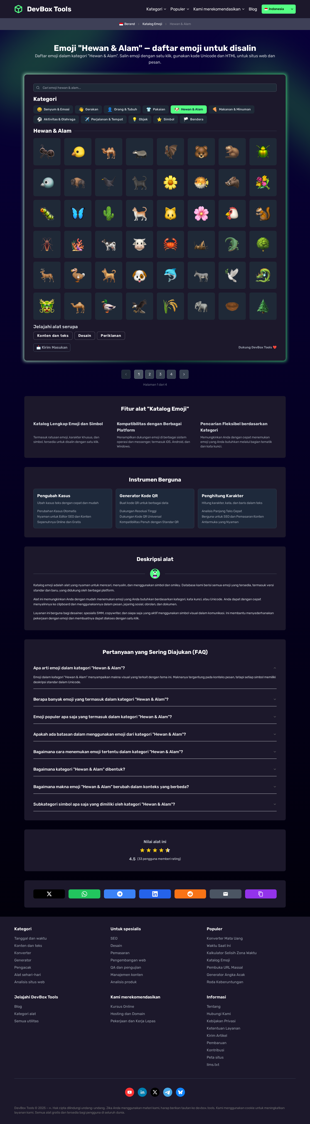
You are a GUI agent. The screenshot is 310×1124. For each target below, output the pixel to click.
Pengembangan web (128, 960)
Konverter (22, 953)
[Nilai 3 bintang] (155, 850)
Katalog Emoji (218, 960)
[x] (155, 1092)
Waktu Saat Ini (219, 945)
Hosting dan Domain (128, 1014)
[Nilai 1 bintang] (142, 850)
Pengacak (22, 967)
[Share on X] (49, 893)
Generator (22, 960)
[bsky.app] (180, 1092)
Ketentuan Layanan (223, 1028)
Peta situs (215, 1057)
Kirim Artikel (217, 1035)
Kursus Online (122, 1006)
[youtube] (129, 1092)
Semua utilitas (26, 1021)
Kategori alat (25, 1014)
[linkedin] (142, 1092)
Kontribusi (215, 1050)
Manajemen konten (127, 975)
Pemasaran (120, 953)
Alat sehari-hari (27, 975)
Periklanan (111, 335)
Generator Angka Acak (226, 975)
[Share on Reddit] (190, 893)
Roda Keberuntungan (225, 982)
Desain (84, 335)
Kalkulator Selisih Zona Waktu (232, 953)
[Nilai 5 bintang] (167, 850)
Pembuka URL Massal (225, 967)
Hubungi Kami (219, 1014)
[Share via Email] (225, 893)
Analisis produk (124, 982)
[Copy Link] (261, 893)
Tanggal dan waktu (30, 938)
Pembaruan (216, 1043)
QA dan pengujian (126, 967)
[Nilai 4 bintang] (161, 850)
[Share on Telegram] (119, 893)
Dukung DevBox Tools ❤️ (258, 347)
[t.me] (167, 1092)
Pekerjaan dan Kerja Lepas (133, 1021)
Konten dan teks (53, 335)
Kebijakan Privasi (221, 1021)
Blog (253, 9)
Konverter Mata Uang (225, 938)
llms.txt (213, 1064)
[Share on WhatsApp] (84, 893)
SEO (114, 938)
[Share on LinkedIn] (155, 893)
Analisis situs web (29, 982)
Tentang (214, 1006)
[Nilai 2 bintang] (148, 850)
